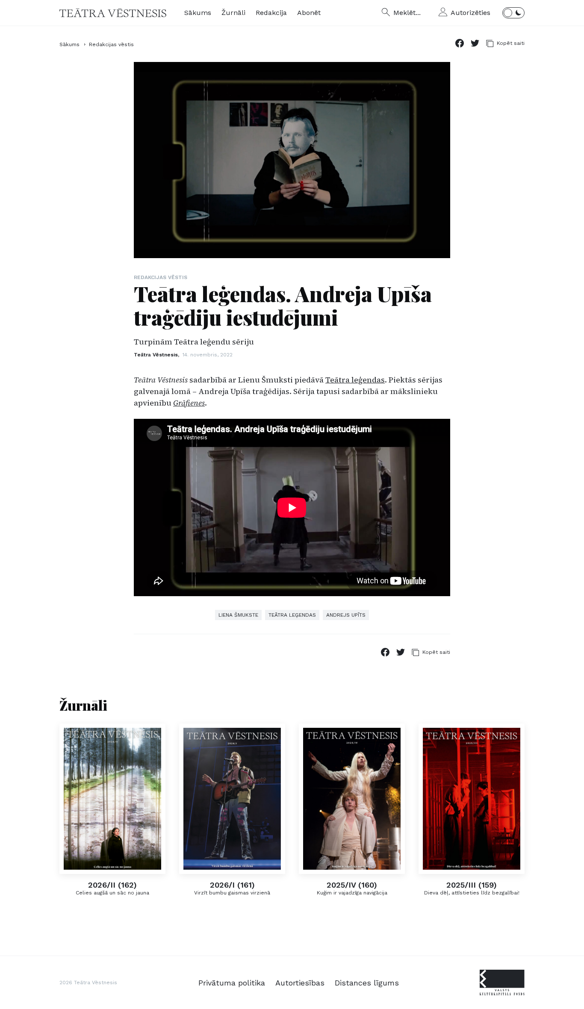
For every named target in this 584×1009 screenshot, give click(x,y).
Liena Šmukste (238, 615)
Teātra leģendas (355, 379)
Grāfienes (189, 402)
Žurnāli (233, 13)
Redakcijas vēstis (111, 44)
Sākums (197, 13)
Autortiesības (299, 982)
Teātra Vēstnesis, (157, 355)
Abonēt (309, 13)
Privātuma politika (231, 982)
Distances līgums (367, 982)
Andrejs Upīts (346, 615)
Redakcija (271, 13)
